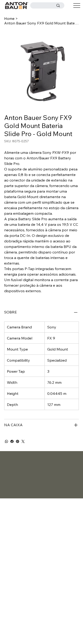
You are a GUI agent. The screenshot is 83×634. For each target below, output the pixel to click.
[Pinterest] (17, 441)
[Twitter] (23, 441)
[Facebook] (12, 441)
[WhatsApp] (6, 441)
